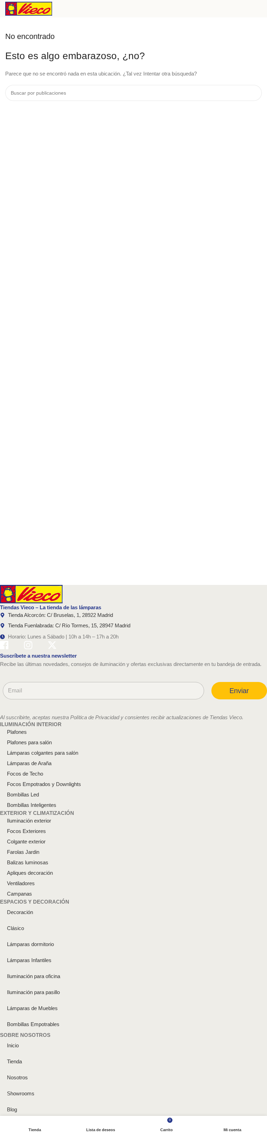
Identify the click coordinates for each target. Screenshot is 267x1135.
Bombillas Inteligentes (31, 805)
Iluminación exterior (29, 821)
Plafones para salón (29, 742)
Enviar (239, 691)
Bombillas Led (23, 794)
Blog (12, 1109)
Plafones (17, 732)
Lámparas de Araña (29, 763)
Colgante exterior (26, 841)
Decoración (20, 912)
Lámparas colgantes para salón (42, 753)
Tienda (14, 1061)
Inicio (13, 1045)
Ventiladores (21, 883)
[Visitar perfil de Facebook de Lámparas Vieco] (4, 646)
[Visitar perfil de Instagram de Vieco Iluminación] (28, 646)
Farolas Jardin (23, 852)
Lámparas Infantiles (29, 960)
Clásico (15, 928)
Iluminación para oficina (33, 976)
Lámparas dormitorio (30, 944)
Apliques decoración (30, 873)
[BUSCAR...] (254, 93)
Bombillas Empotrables (33, 1024)
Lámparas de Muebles (32, 1008)
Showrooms (20, 1093)
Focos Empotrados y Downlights (44, 784)
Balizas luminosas (27, 862)
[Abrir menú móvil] (259, 9)
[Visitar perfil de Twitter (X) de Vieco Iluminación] (52, 646)
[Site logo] (28, 8)
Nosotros (17, 1077)
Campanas (19, 894)
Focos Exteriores (26, 831)
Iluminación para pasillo (33, 992)
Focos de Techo (25, 774)
